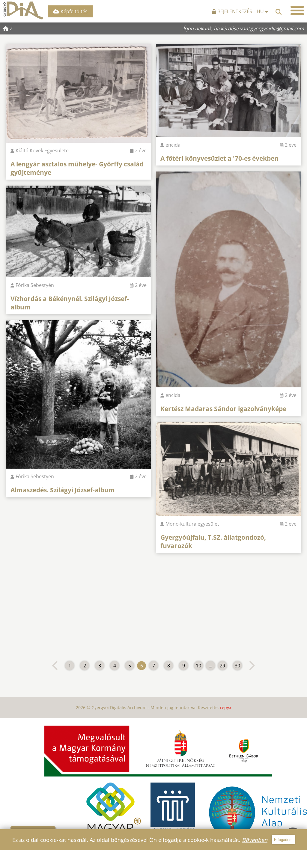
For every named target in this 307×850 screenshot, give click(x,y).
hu (261, 11)
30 (237, 665)
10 (198, 665)
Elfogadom (283, 839)
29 (222, 665)
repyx (225, 707)
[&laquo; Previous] (55, 666)
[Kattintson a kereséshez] (279, 10)
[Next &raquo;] (251, 666)
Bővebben (254, 839)
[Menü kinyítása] (297, 10)
